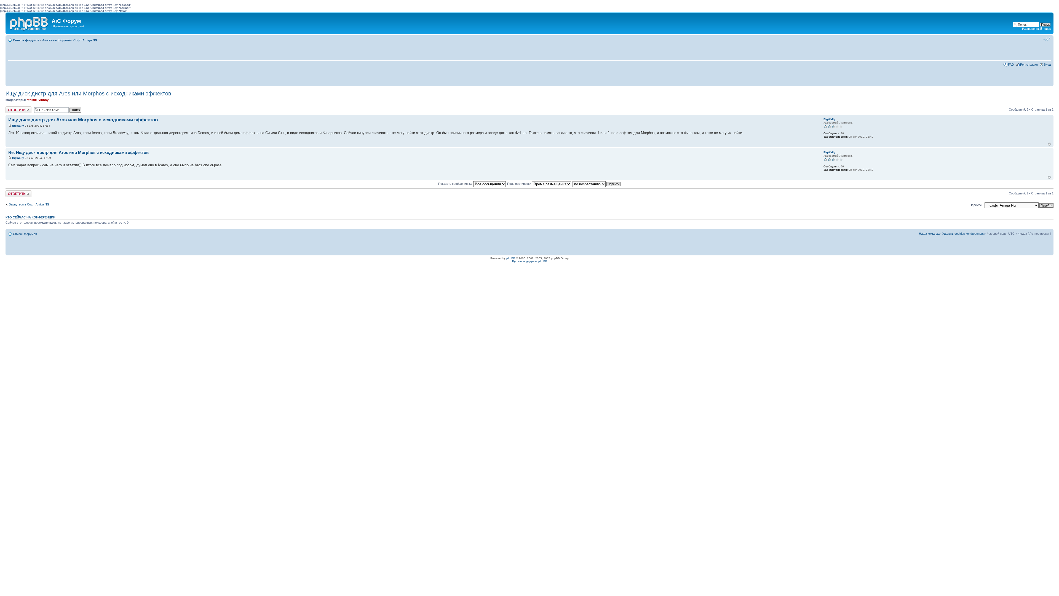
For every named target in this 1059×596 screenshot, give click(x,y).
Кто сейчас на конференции (30, 217)
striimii (32, 99)
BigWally (18, 125)
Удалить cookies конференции (963, 233)
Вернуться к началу (1049, 144)
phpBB (510, 258)
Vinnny (43, 99)
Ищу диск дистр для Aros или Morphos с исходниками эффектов (88, 93)
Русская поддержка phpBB (529, 261)
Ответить (12, 108)
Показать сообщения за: (455, 183)
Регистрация (1029, 64)
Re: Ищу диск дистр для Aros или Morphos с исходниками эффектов (78, 152)
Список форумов (26, 40)
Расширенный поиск (1036, 28)
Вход (1047, 64)
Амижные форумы (56, 40)
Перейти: (976, 205)
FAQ (1011, 64)
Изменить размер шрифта (1047, 39)
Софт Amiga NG (85, 40)
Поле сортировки (519, 183)
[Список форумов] (29, 22)
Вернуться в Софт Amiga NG (29, 204)
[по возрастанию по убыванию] (597, 183)
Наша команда (929, 233)
